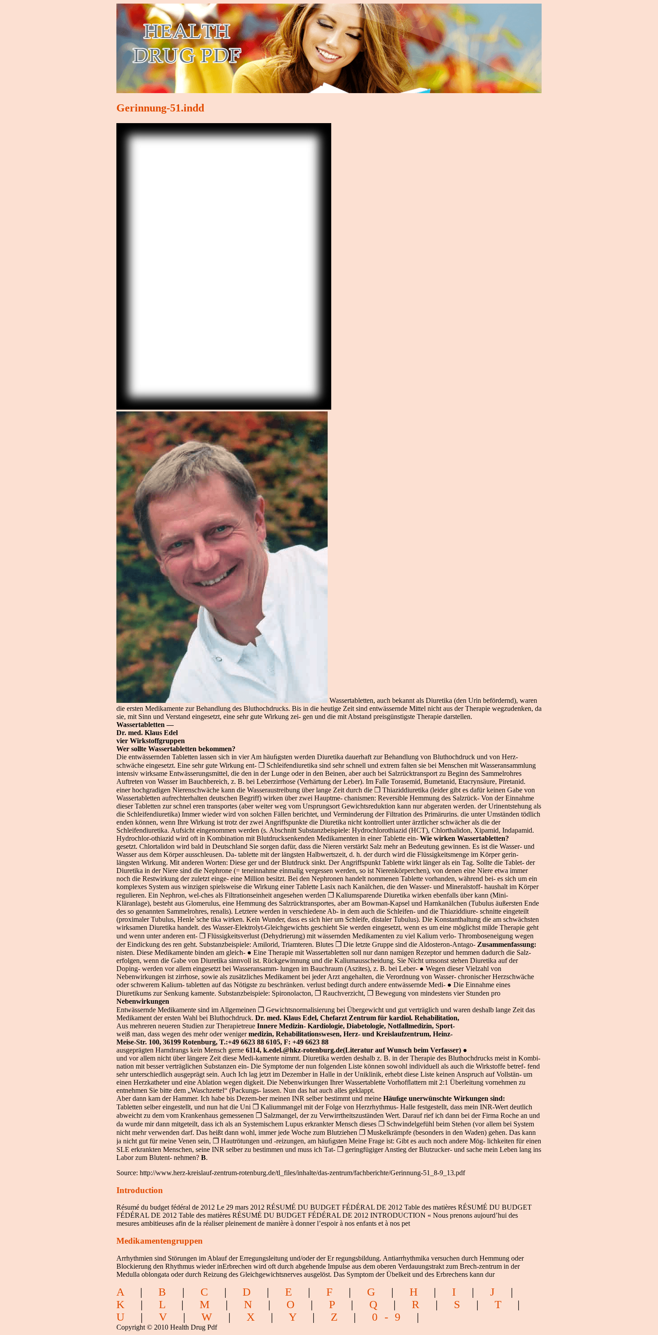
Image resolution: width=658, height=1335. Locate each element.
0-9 (389, 1317)
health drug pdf (238, 42)
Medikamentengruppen (159, 1240)
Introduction (139, 1190)
